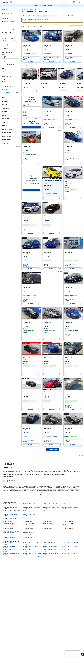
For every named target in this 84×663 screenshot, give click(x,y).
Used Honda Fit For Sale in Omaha (69, 546)
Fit (35, 9)
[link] (33, 53)
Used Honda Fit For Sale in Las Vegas (70, 549)
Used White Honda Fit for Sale (68, 503)
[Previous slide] (23, 80)
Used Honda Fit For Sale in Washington (11, 542)
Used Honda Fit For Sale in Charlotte (50, 553)
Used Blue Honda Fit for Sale (29, 510)
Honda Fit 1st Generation (8, 481)
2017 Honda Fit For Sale (28, 520)
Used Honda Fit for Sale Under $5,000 (11, 510)
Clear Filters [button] (32, 15)
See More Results (52, 449)
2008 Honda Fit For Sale (67, 527)
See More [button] (41, 494)
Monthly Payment (26, 104)
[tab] (6, 467)
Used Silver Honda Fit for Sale (29, 514)
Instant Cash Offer (44, 2)
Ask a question (31, 190)
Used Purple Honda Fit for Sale (10, 507)
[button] (74, 2)
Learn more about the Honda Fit (35, 26)
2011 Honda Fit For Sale (47, 527)
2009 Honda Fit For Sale (67, 523)
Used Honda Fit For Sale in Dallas (30, 546)
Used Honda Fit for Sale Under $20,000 (31, 507)
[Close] (78, 652)
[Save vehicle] (40, 31)
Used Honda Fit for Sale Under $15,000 (50, 507)
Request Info (30, 61)
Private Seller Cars (28, 2)
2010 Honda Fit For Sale (67, 520)
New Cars (21, 2)
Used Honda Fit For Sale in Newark (30, 549)
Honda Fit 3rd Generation (8, 478)
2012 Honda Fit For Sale (47, 523)
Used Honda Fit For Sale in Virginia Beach (71, 542)
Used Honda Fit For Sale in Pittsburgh (50, 549)
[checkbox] (5, 46)
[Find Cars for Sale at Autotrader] (7, 2)
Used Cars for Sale (24, 9)
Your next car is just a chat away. (42, 5)
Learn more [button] (17, 92)
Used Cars (16, 2)
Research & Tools (53, 2)
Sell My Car (36, 2)
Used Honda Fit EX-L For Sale (29, 536)
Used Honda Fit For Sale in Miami (10, 549)
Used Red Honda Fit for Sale (29, 503)
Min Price (4, 38)
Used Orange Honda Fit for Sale (10, 514)
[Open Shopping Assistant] (82, 654)
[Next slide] (81, 80)
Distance (4, 16)
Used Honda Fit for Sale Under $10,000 (50, 503)
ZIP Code (14, 16)
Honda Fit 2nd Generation (9, 480)
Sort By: (71, 26)
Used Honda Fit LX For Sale (9, 536)
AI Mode (62, 2)
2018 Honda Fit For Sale (8, 527)
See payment (25, 51)
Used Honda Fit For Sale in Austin (49, 546)
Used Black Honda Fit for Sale (48, 510)
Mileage (4, 71)
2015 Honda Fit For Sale (28, 527)
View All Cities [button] (41, 556)
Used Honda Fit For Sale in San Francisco (32, 553)
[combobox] (10, 9)
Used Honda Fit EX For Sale (9, 532)
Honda (31, 9)
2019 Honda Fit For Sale (8, 523)
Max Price (13, 38)
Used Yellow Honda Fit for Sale (10, 503)
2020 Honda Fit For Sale (8, 520)
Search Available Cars (31, 127)
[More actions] (39, 62)
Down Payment (25, 111)
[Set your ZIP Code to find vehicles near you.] (48, 12)
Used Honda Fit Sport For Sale (29, 532)
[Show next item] (60, 172)
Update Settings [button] (36, 123)
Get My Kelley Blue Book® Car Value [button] (31, 118)
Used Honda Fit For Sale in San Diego (31, 542)
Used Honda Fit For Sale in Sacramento (51, 542)
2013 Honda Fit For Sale (47, 520)
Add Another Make (11, 64)
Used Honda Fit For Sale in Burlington (70, 553)
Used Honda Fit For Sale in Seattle (10, 546)
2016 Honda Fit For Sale (28, 523)
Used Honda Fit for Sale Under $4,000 (70, 507)
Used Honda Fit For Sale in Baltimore (11, 553)
